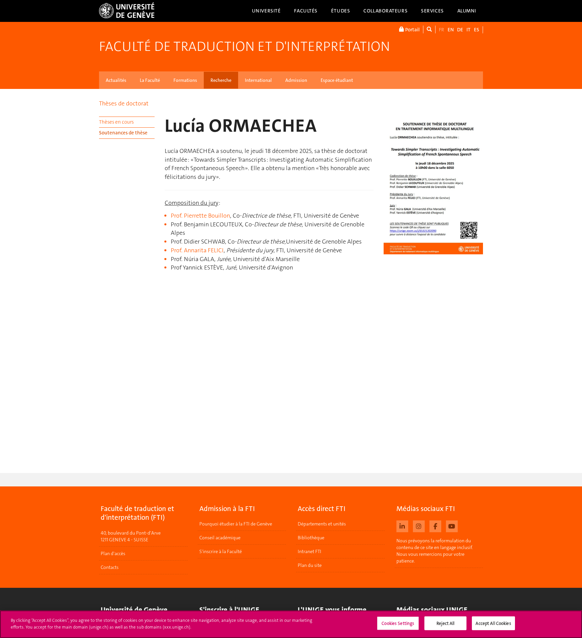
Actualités (116, 80)
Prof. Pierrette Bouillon (200, 216)
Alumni (466, 10)
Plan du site (310, 565)
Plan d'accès (113, 553)
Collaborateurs (385, 10)
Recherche (221, 80)
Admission (296, 80)
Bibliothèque (311, 538)
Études (340, 10)
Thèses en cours (116, 122)
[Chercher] (429, 29)
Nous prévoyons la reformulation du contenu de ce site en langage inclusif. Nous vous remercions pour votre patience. (434, 551)
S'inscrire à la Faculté (220, 551)
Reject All (445, 623)
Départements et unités (322, 524)
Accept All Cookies (493, 623)
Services (432, 10)
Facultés (306, 10)
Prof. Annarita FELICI (197, 250)
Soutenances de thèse (123, 132)
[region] (291, 624)
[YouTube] (451, 525)
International (258, 80)
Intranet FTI (309, 551)
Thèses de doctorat (124, 103)
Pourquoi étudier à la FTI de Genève (235, 524)
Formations (185, 80)
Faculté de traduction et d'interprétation (244, 46)
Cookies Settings (398, 623)
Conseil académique (219, 538)
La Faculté (150, 80)
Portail (412, 29)
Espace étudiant (337, 80)
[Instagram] (418, 525)
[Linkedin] (402, 525)
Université (266, 10)
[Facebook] (435, 525)
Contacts (110, 567)
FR (441, 29)
